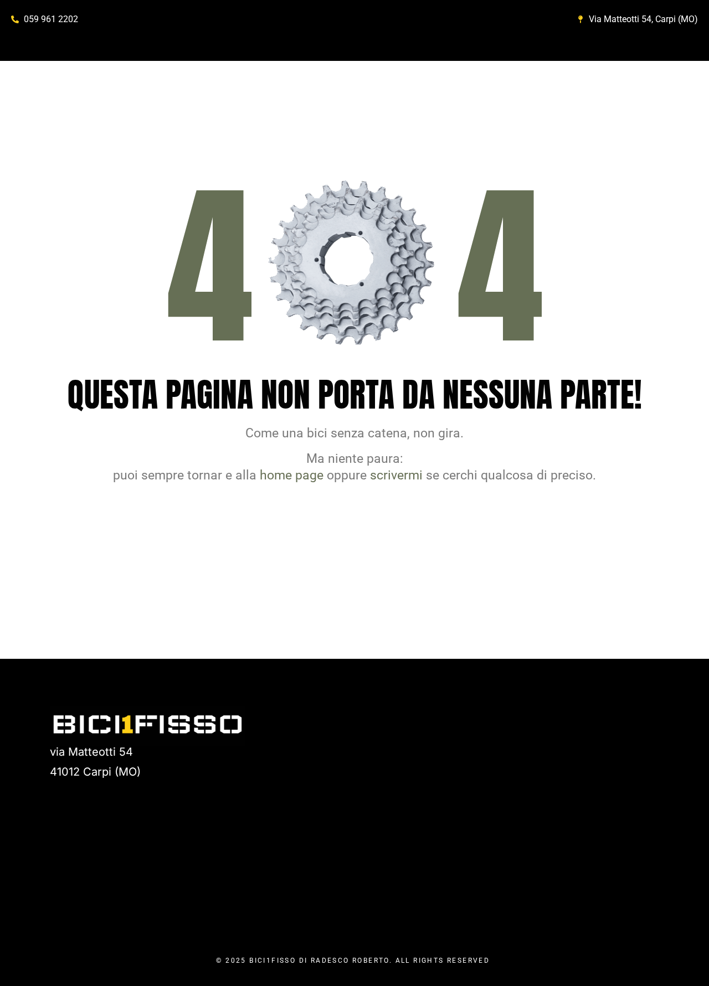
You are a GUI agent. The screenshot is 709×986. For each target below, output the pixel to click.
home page (291, 475)
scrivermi (396, 475)
